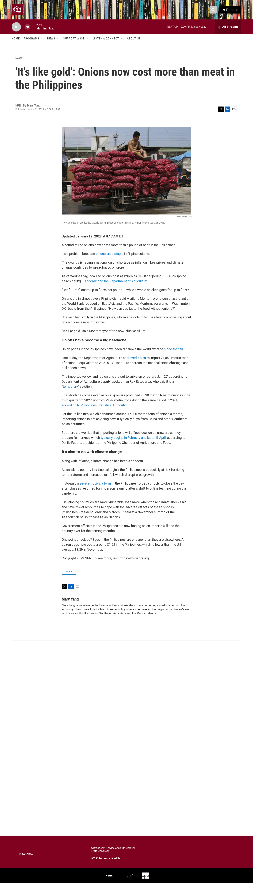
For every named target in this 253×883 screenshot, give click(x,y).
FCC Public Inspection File (105, 858)
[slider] (33, 27)
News (51, 38)
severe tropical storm (95, 483)
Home (16, 38)
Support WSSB (74, 38)
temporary (70, 386)
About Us (134, 38)
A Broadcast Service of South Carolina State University (113, 849)
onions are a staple (109, 254)
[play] (16, 27)
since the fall (173, 349)
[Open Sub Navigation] (42, 38)
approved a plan (134, 358)
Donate (232, 10)
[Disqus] (126, 690)
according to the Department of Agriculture (116, 281)
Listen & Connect (106, 38)
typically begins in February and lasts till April (133, 438)
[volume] (27, 27)
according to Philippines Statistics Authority (94, 405)
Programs (31, 38)
